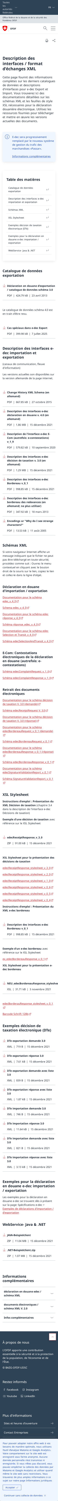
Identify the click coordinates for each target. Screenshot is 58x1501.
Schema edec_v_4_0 (14, 607)
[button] (52, 1336)
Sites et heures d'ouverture (20, 1423)
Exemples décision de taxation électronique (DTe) (25, 227)
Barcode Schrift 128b (15, 1014)
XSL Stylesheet (16, 217)
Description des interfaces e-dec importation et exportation (26, 200)
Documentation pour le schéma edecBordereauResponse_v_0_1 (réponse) (28, 749)
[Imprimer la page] (46, 40)
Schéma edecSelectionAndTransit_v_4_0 (27, 641)
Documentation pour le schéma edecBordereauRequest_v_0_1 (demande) (28, 729)
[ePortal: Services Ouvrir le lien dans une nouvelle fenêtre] (47, 7)
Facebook (13, 1389)
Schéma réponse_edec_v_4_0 (20, 624)
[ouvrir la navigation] (53, 28)
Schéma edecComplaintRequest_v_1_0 (26, 671)
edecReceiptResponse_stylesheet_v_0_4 (26, 900)
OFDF (13, 28)
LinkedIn (29, 1396)
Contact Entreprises (16, 1432)
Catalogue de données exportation (20, 189)
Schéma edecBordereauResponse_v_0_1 (27, 762)
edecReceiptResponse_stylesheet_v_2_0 (26, 874)
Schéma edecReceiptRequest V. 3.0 (24, 710)
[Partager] (53, 40)
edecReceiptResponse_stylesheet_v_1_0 (26, 881)
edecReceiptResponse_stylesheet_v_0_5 (26, 893)
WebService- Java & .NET (21, 250)
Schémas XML (15, 209)
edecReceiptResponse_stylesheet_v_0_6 (26, 887)
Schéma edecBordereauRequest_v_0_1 (26, 741)
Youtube (12, 1396)
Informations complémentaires (31, 156)
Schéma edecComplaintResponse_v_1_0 (27, 678)
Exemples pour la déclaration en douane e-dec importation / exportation (26, 239)
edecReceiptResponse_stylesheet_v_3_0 (26, 868)
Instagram (32, 1389)
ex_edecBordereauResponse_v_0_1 (24, 959)
